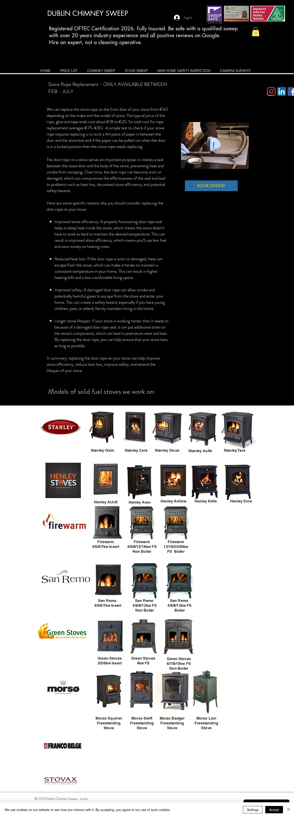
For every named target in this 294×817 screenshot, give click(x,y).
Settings (253, 809)
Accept (274, 809)
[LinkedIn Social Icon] (281, 91)
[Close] (288, 809)
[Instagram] (271, 91)
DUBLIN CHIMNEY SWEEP (87, 13)
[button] (256, 31)
